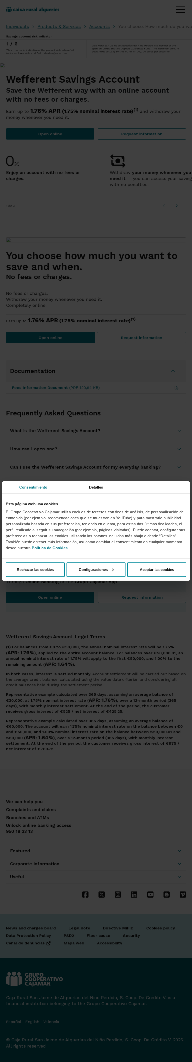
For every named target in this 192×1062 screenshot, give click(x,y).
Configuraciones (93, 569)
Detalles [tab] (96, 487)
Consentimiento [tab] (33, 487)
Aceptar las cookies (157, 569)
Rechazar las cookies (35, 569)
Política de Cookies (50, 547)
